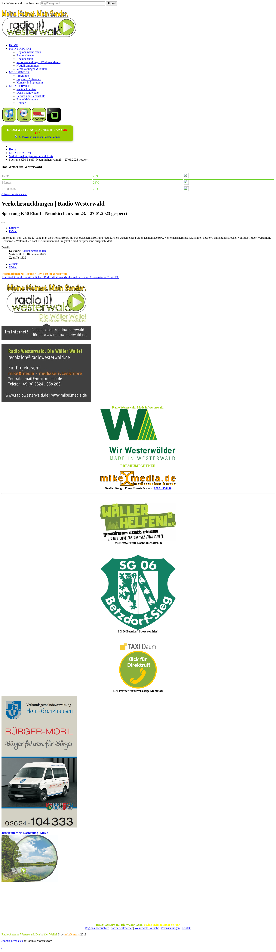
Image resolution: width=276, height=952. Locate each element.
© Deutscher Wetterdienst (14, 194)
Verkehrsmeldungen (34, 250)
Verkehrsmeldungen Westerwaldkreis (38, 62)
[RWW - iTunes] (9, 120)
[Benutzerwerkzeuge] (3, 222)
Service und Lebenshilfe (31, 96)
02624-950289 (162, 488)
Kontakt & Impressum (30, 82)
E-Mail (13, 231)
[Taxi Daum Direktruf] (138, 687)
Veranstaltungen (170, 928)
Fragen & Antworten (29, 79)
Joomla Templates (12, 940)
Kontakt (186, 928)
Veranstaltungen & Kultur (32, 69)
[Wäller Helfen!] (138, 522)
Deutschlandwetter (28, 92)
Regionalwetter (26, 55)
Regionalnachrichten (29, 52)
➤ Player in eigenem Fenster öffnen (39, 137)
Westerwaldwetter (122, 928)
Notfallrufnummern (28, 65)
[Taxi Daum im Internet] (138, 649)
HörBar (21, 102)
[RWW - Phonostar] (39, 120)
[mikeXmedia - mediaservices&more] (138, 485)
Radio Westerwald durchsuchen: (21, 3)
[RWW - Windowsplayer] (24, 120)
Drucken (14, 227)
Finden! (112, 3)
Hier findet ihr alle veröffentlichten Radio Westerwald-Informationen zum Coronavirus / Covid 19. (60, 277)
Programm (23, 75)
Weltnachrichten (26, 89)
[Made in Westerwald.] (138, 459)
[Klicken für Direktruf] (39, 826)
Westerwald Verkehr (147, 928)
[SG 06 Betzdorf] (138, 592)
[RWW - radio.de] (54, 120)
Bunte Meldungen (27, 99)
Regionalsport (25, 58)
